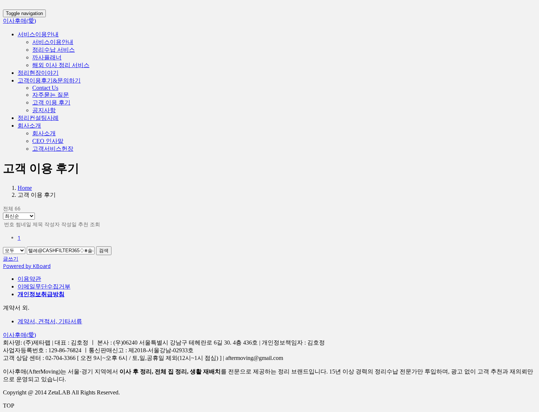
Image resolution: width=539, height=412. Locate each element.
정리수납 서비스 (53, 50)
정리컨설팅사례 (38, 118)
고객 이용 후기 (51, 102)
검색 (104, 250)
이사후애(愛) (19, 21)
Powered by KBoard (27, 265)
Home (25, 188)
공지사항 (44, 110)
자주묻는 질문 (50, 95)
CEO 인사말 (47, 141)
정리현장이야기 (38, 73)
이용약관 (29, 279)
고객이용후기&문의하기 (49, 80)
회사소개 (29, 125)
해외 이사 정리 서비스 (60, 65)
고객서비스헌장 (52, 149)
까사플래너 (47, 57)
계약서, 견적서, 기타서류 (50, 321)
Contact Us (45, 88)
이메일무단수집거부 (44, 286)
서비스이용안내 (38, 34)
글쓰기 (10, 258)
